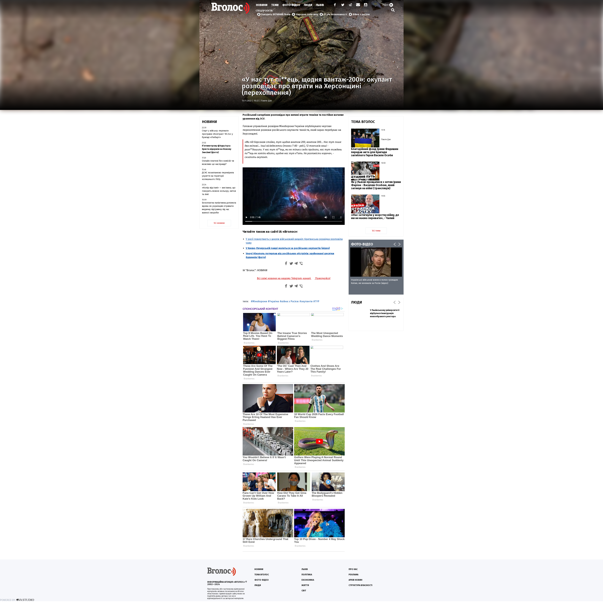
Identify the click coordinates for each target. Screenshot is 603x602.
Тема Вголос (261, 574)
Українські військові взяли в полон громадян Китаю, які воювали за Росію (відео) (374, 282)
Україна (274, 301)
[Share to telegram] (296, 264)
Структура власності (360, 585)
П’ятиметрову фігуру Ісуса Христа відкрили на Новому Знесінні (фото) (216, 149)
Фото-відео (261, 580)
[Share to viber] (301, 264)
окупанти (306, 301)
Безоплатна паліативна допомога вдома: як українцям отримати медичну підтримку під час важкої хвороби (219, 207)
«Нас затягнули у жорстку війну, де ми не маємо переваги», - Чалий (375, 216)
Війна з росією (361, 14)
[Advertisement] (376, 356)
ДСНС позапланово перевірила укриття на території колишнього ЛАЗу (218, 176)
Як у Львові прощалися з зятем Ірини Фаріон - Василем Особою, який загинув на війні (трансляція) (376, 185)
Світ (304, 590)
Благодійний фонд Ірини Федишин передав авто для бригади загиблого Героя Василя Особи (374, 152)
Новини (261, 5)
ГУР (317, 301)
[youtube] (366, 5)
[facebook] (334, 5)
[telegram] (350, 5)
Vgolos (230, 8)
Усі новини (219, 223)
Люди (308, 5)
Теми (275, 5)
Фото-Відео (291, 5)
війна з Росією (290, 301)
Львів (320, 5)
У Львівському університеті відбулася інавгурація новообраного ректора (384, 313)
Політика (307, 574)
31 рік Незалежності (335, 14)
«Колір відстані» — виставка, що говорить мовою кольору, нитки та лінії (219, 191)
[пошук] (393, 10)
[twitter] (342, 5)
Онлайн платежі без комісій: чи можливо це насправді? (218, 162)
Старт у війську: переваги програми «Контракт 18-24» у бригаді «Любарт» (217, 134)
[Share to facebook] (286, 264)
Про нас (353, 569)
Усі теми (376, 230)
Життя (305, 585)
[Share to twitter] (291, 264)
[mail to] (358, 5)
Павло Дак (266, 100)
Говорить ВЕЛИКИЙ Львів (275, 14)
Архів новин (355, 580)
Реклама (353, 574)
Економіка (308, 580)
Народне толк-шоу (307, 14)
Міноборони (259, 301)
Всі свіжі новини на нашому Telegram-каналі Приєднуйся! (293, 278)
